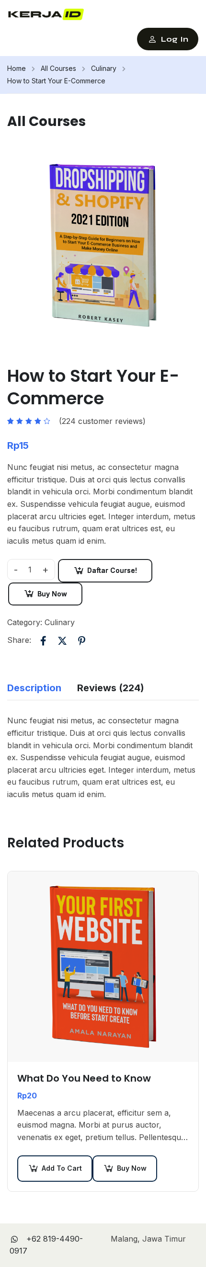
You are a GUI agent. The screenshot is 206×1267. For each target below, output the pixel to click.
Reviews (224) (110, 688)
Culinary (103, 68)
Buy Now (52, 594)
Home (16, 68)
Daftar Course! (112, 570)
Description (34, 688)
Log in (174, 39)
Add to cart (62, 1168)
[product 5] (103, 245)
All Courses (58, 68)
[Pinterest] (81, 640)
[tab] (42, 688)
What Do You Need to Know (84, 1078)
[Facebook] (43, 640)
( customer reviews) (102, 421)
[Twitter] (62, 640)
